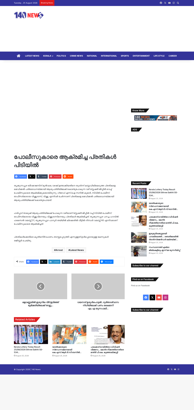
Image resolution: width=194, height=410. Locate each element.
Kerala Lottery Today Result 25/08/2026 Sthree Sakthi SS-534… (28, 349)
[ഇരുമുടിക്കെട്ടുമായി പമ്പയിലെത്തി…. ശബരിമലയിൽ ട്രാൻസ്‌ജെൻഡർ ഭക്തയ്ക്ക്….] (139, 237)
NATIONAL (92, 56)
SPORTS (125, 56)
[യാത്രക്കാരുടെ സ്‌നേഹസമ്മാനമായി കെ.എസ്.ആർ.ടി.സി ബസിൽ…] (69, 334)
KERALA (47, 56)
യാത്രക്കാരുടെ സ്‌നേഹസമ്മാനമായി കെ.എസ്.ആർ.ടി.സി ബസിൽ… (66, 349)
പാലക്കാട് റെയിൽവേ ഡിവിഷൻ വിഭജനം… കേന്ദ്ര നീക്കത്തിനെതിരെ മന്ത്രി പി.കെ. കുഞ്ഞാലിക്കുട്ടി (107, 349)
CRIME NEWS (76, 56)
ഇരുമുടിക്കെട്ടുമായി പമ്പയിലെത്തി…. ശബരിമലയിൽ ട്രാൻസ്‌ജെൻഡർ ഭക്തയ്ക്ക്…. (163, 236)
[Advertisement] (125, 29)
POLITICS (61, 56)
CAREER (173, 56)
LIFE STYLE (159, 56)
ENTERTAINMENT (141, 56)
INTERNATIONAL (109, 56)
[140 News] (35, 15)
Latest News (77, 250)
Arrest (59, 250)
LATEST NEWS (32, 56)
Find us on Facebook (140, 285)
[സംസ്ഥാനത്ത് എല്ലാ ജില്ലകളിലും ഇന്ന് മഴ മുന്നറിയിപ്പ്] (139, 251)
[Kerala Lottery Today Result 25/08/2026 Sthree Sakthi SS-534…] (31, 334)
